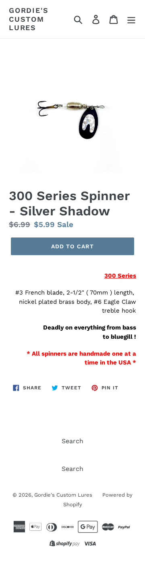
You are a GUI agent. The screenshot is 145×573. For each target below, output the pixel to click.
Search (72, 441)
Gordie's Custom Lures (28, 19)
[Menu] (131, 19)
